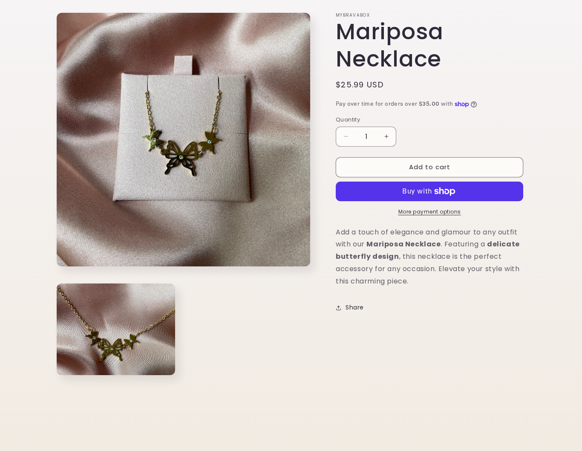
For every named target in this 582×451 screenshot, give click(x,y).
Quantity (348, 120)
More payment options (429, 211)
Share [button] (355, 307)
